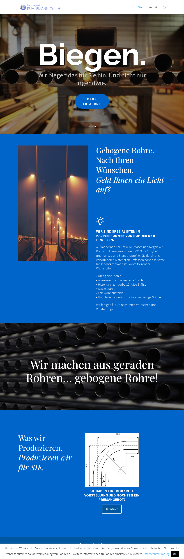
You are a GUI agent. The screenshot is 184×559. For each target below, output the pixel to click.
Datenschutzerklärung (156, 554)
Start (141, 7)
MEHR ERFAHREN (92, 108)
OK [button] (174, 554)
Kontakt (153, 7)
